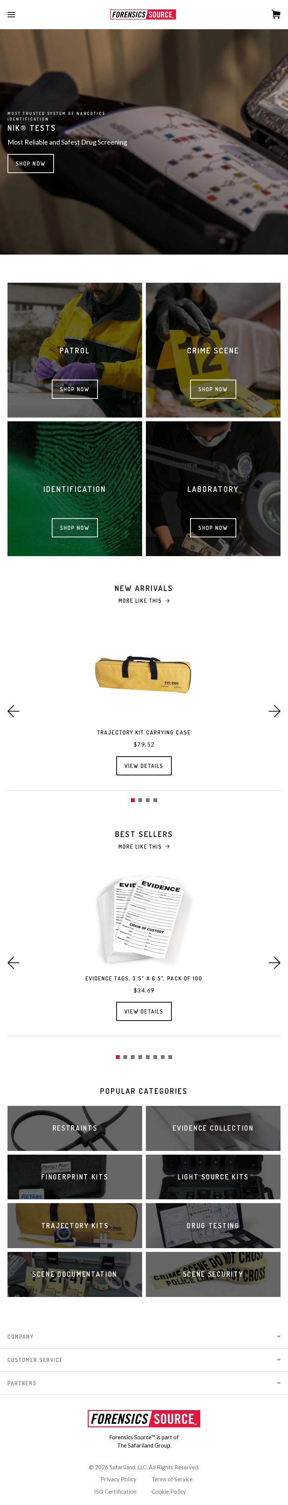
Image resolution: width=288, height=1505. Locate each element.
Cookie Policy (169, 1491)
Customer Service (35, 1360)
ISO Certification (115, 1491)
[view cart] (272, 14)
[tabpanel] (144, 706)
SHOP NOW (31, 163)
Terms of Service (172, 1479)
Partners (22, 1383)
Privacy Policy (118, 1479)
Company (21, 1336)
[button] (14, 711)
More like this (140, 600)
